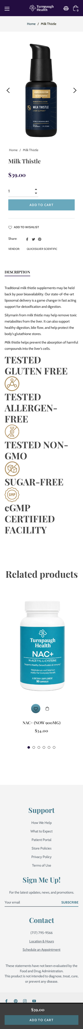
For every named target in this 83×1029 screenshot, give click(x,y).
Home (31, 24)
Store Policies (41, 848)
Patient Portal (41, 840)
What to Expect (41, 831)
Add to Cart (41, 1020)
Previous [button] (8, 90)
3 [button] (39, 747)
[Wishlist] (36, 708)
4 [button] (44, 747)
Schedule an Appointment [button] (41, 950)
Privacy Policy (41, 857)
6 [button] (54, 747)
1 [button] (28, 747)
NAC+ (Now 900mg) (41, 722)
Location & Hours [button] (41, 941)
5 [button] (49, 747)
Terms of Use (41, 865)
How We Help (41, 823)
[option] (41, 670)
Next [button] (75, 90)
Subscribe (69, 902)
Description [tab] (17, 271)
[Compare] (67, 8)
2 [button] (34, 747)
